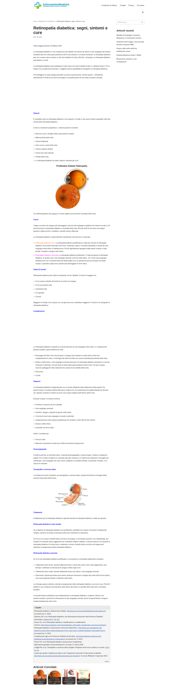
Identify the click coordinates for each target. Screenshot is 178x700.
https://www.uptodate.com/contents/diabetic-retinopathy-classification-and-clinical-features (73, 625)
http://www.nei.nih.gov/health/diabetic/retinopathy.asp (86, 611)
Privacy (131, 5)
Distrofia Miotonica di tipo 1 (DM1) (129, 55)
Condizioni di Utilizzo (109, 5)
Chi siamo (140, 5)
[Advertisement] (71, 96)
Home (35, 21)
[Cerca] (143, 12)
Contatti (123, 5)
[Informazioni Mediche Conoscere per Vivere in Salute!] (51, 5)
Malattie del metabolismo (47, 21)
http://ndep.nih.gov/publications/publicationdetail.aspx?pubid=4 (57, 656)
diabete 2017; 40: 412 (51, 619)
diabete (54, 214)
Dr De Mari (38, 37)
